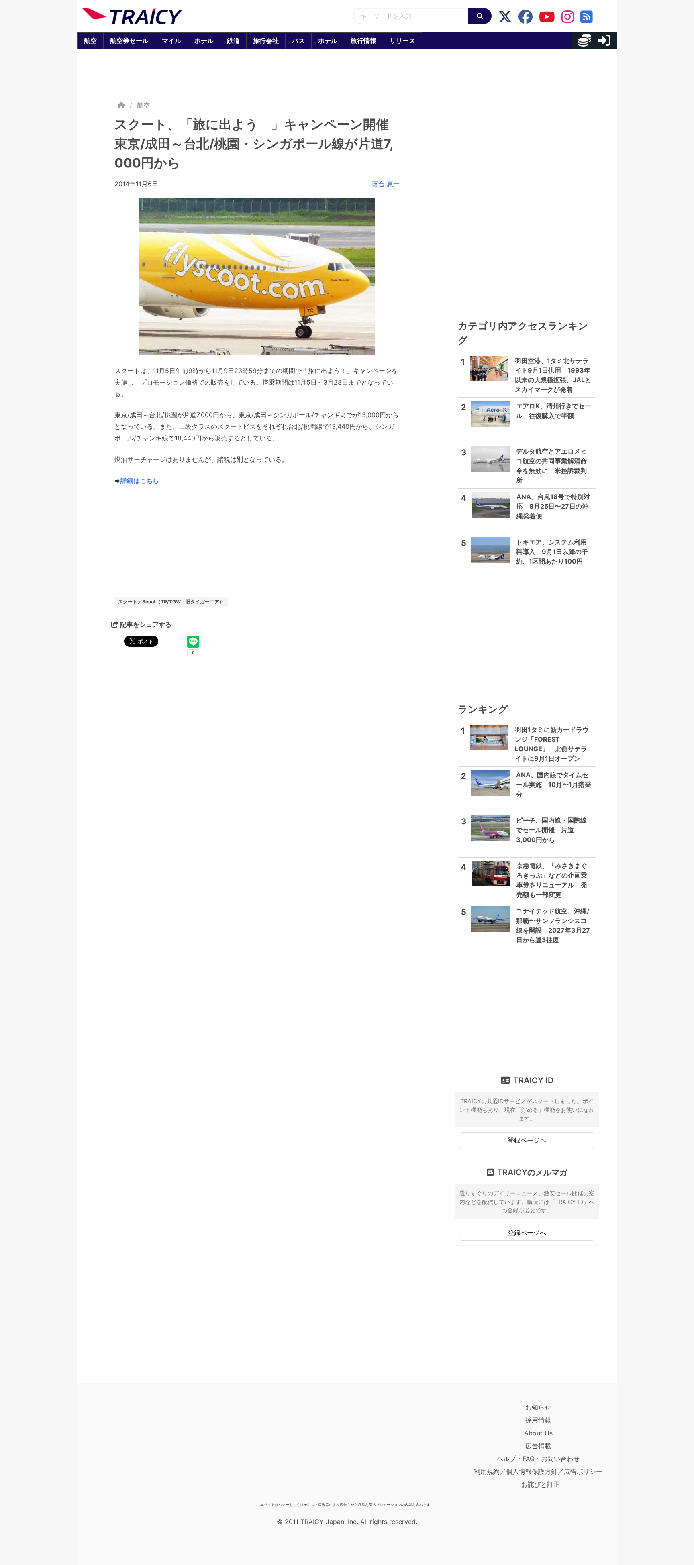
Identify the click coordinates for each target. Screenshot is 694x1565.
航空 (90, 41)
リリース (402, 41)
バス (298, 41)
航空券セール (129, 41)
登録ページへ (527, 1140)
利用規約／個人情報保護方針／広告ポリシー (538, 1471)
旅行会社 (266, 41)
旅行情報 (363, 41)
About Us (538, 1433)
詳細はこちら (139, 481)
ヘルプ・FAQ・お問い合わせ (538, 1459)
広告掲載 (538, 1446)
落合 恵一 (386, 184)
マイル (171, 41)
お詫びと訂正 (540, 1484)
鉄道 (233, 41)
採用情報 (538, 1420)
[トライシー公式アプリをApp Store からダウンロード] (129, 1450)
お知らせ (538, 1407)
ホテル (204, 41)
